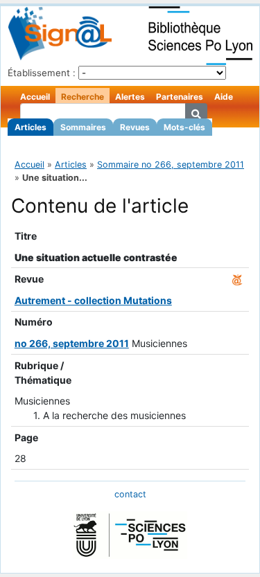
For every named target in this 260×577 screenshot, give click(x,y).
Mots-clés (184, 127)
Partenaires (179, 96)
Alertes (130, 96)
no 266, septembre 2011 (72, 343)
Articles (30, 127)
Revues (135, 127)
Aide (223, 96)
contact (130, 494)
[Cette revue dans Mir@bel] (237, 279)
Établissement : (42, 72)
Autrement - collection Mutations (93, 300)
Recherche (82, 96)
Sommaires (83, 127)
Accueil (35, 96)
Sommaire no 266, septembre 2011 (170, 164)
